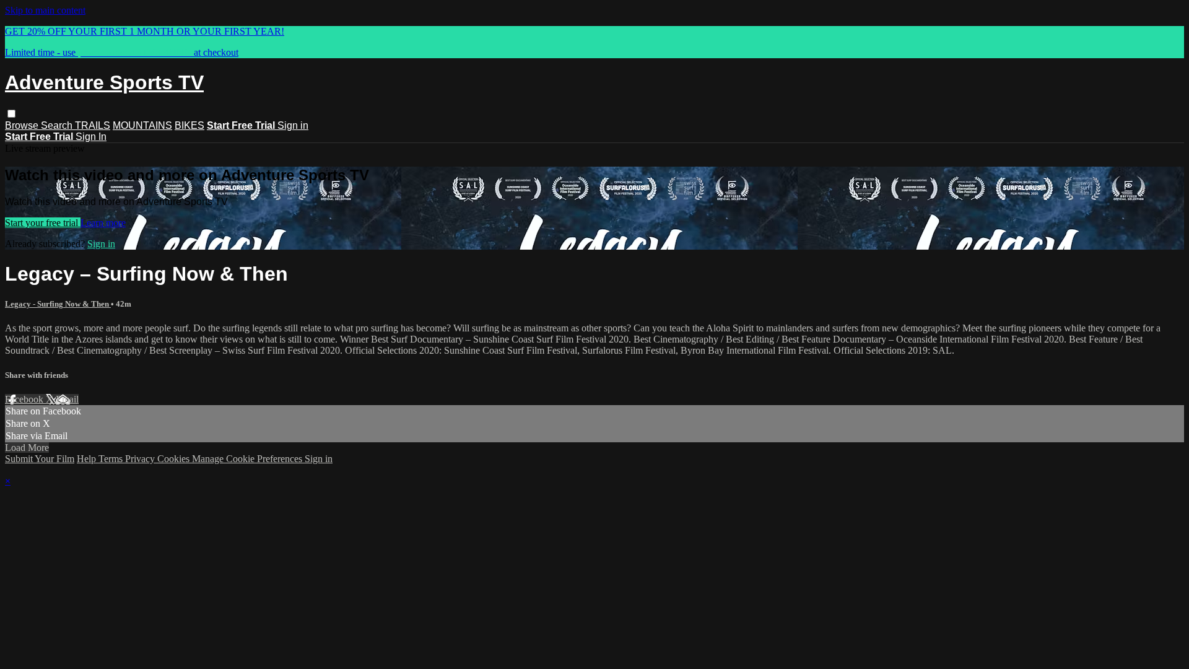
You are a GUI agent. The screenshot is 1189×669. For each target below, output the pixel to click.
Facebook (25, 399)
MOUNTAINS (142, 125)
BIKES (189, 125)
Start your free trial (43, 222)
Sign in (292, 125)
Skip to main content (45, 10)
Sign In (91, 136)
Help (87, 458)
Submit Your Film (39, 458)
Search (58, 125)
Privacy (141, 458)
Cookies (174, 458)
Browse (23, 125)
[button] (11, 114)
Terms (111, 458)
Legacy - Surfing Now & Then (58, 303)
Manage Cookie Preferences (248, 458)
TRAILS (92, 125)
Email (67, 399)
